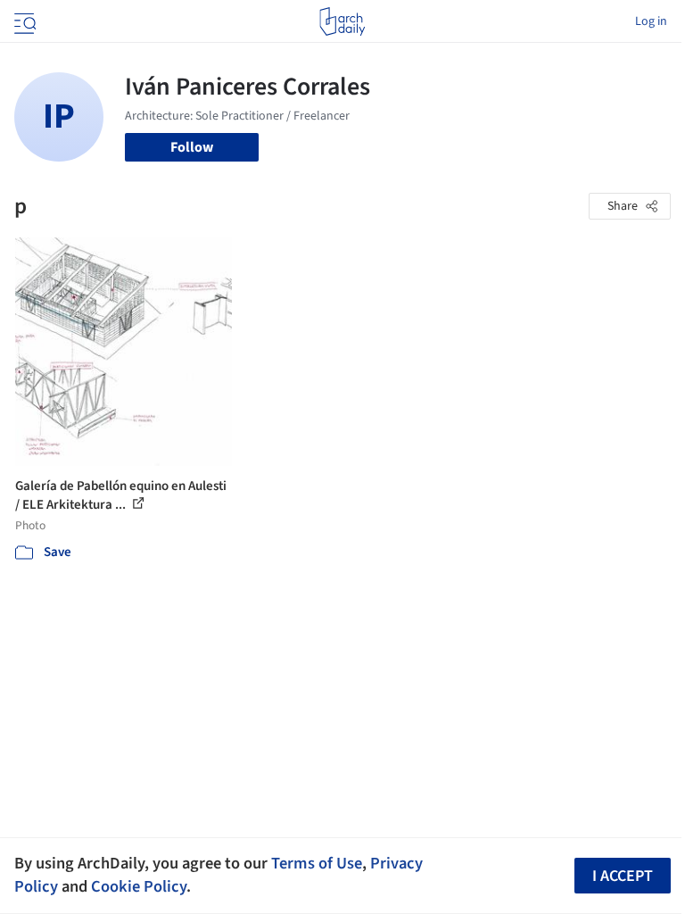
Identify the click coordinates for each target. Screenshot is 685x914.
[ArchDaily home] (342, 21)
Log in (651, 21)
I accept (622, 876)
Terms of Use (316, 863)
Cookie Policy (138, 886)
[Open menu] (23, 21)
